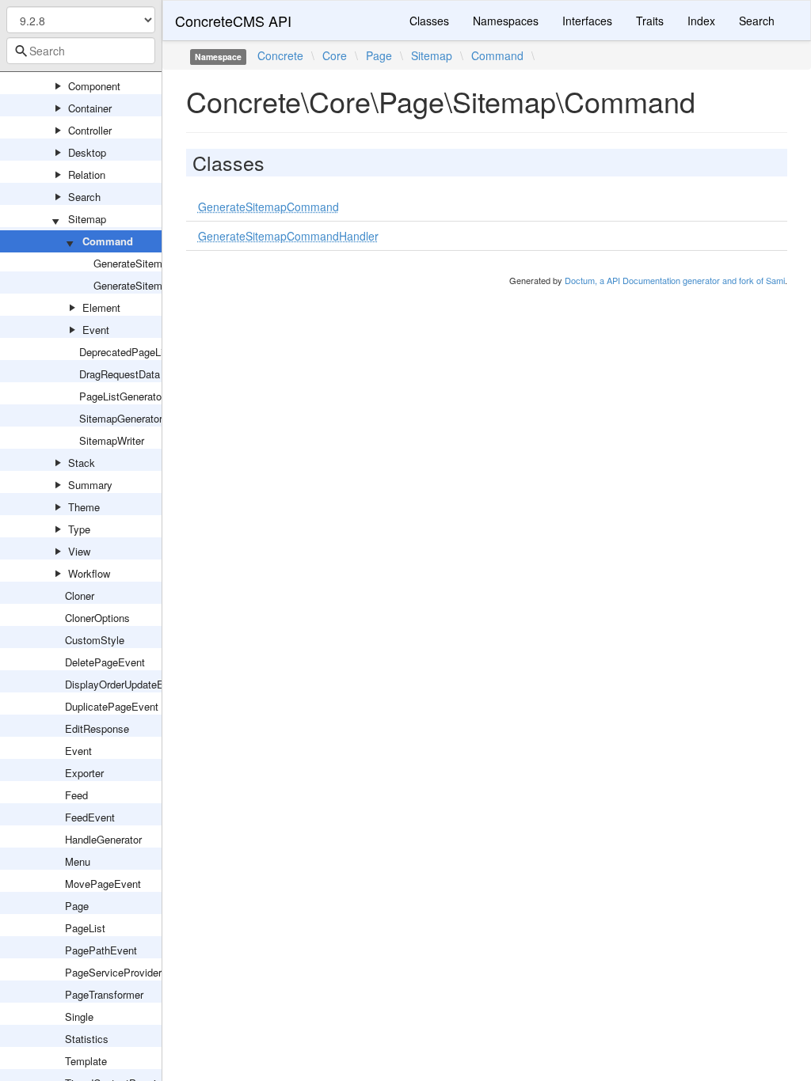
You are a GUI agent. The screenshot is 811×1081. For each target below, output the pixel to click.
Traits (650, 20)
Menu (77, 861)
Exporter (84, 772)
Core (334, 55)
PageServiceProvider (113, 972)
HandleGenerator (103, 839)
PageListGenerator (122, 396)
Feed (76, 794)
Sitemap (87, 218)
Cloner (79, 595)
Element (101, 307)
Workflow (89, 573)
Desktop (87, 152)
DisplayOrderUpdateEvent (124, 684)
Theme (84, 506)
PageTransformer (104, 994)
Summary (90, 484)
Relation (86, 174)
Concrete (280, 55)
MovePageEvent (103, 883)
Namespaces (506, 20)
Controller (90, 130)
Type (79, 529)
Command (107, 240)
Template (86, 1060)
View (79, 551)
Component (94, 85)
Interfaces (587, 20)
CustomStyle (94, 639)
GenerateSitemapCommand (156, 263)
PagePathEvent (101, 950)
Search (84, 196)
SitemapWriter (111, 440)
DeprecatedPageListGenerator (148, 351)
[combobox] (80, 50)
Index (701, 20)
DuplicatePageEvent (111, 706)
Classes (429, 20)
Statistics (87, 1038)
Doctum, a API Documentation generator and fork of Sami (675, 280)
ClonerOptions (97, 617)
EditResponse (97, 728)
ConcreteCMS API (233, 20)
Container (90, 108)
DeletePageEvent (105, 661)
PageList (85, 927)
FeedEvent (90, 817)
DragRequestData (119, 373)
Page (77, 905)
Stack (81, 462)
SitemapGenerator (120, 418)
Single (79, 1016)
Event (95, 329)
